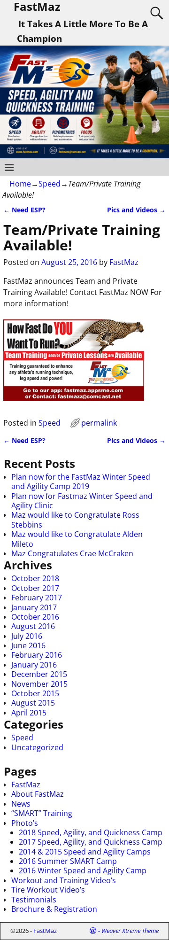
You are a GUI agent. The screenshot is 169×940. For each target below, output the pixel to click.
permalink (99, 423)
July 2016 (26, 636)
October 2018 (35, 578)
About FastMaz (37, 794)
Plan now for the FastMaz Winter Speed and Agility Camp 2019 (80, 481)
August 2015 (33, 703)
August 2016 (33, 626)
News (21, 804)
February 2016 (36, 655)
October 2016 (35, 617)
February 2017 (36, 597)
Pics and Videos (136, 209)
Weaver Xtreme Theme (130, 930)
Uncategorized (37, 747)
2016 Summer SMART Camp (68, 861)
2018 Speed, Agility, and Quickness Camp (90, 832)
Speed (49, 184)
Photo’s (24, 823)
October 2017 (35, 588)
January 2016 (34, 665)
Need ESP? (24, 209)
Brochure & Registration (54, 909)
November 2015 (39, 684)
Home (20, 184)
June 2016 (28, 645)
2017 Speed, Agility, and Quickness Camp (90, 842)
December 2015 (39, 674)
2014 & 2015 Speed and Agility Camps (85, 852)
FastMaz (25, 784)
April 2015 (28, 712)
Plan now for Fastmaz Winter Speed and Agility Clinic (82, 501)
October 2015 (35, 693)
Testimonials (33, 899)
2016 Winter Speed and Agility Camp (82, 870)
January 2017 (34, 607)
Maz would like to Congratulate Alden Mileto (77, 539)
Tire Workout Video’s (48, 890)
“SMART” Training (41, 813)
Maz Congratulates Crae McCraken (72, 553)
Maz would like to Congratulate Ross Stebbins (75, 519)
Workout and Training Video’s (63, 880)
